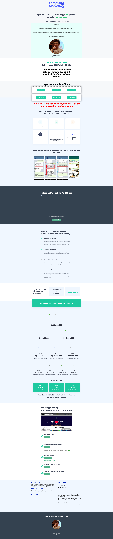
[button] (32, 168)
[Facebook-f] (54, 534)
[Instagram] (56, 534)
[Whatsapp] (59, 534)
